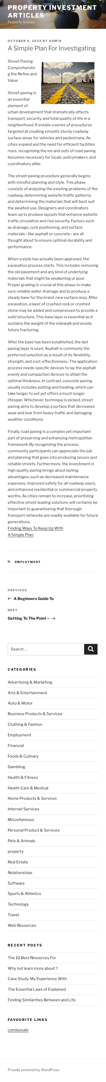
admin (55, 41)
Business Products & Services (35, 714)
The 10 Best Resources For (32, 957)
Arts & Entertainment (27, 693)
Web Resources (22, 925)
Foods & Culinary (23, 756)
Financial (16, 745)
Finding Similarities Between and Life (42, 1000)
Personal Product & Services (34, 830)
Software (16, 883)
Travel (13, 915)
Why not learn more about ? (33, 968)
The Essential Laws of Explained (37, 989)
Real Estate (18, 862)
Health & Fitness (23, 777)
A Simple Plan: (21, 534)
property (16, 851)
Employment (28, 562)
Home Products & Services (32, 798)
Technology (18, 904)
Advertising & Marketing (30, 682)
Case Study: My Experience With (37, 978)
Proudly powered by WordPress (33, 1070)
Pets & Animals (22, 841)
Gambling (16, 767)
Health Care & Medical (28, 788)
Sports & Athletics (24, 893)
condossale (18, 1030)
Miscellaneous (21, 819)
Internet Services (23, 809)
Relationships (20, 872)
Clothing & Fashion (25, 724)
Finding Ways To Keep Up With (35, 528)
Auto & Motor (20, 703)
